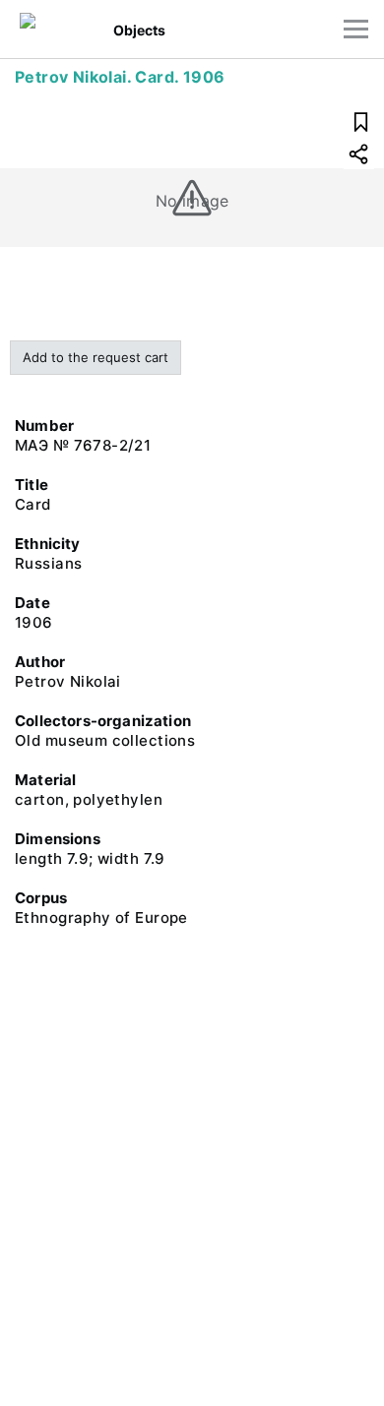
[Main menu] (356, 29)
